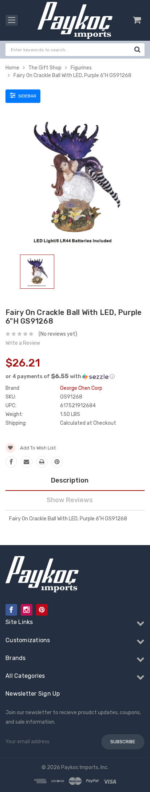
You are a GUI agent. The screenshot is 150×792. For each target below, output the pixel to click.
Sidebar (26, 96)
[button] (75, 376)
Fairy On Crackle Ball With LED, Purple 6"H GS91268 (72, 75)
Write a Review (22, 343)
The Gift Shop (45, 68)
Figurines (81, 68)
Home (12, 68)
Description (69, 480)
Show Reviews (70, 500)
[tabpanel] (37, 273)
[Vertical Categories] (11, 20)
